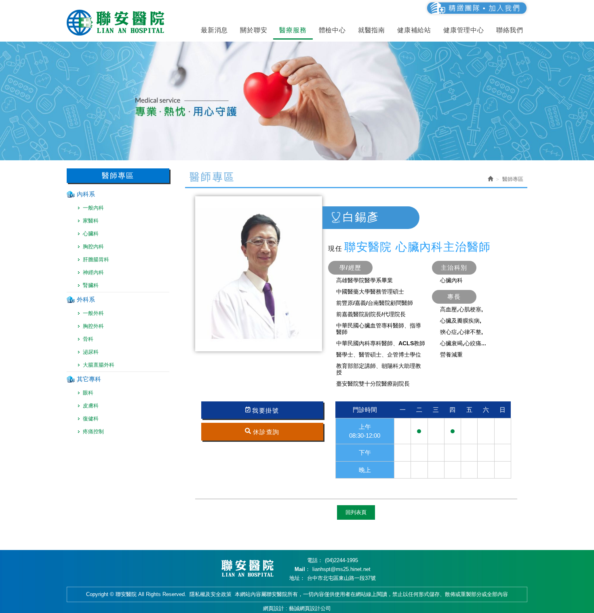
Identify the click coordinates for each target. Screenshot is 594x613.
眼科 (88, 393)
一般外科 (93, 313)
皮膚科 (91, 406)
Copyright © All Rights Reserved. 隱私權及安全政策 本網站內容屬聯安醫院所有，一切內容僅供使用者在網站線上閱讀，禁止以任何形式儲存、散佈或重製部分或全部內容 (297, 594)
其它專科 (89, 379)
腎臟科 (91, 285)
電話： (315, 560)
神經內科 (93, 272)
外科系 (86, 299)
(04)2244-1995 (341, 560)
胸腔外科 (93, 326)
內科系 (86, 194)
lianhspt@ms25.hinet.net (341, 569)
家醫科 (91, 221)
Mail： (302, 569)
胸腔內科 (93, 247)
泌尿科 (91, 352)
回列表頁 (356, 512)
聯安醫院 (117, 23)
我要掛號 (265, 410)
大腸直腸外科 (98, 365)
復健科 (91, 419)
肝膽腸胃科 (96, 259)
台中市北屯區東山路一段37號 (341, 578)
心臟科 (91, 234)
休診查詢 (266, 431)
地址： (297, 578)
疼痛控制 (93, 431)
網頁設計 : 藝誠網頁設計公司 (297, 608)
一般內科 (93, 208)
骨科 (88, 339)
